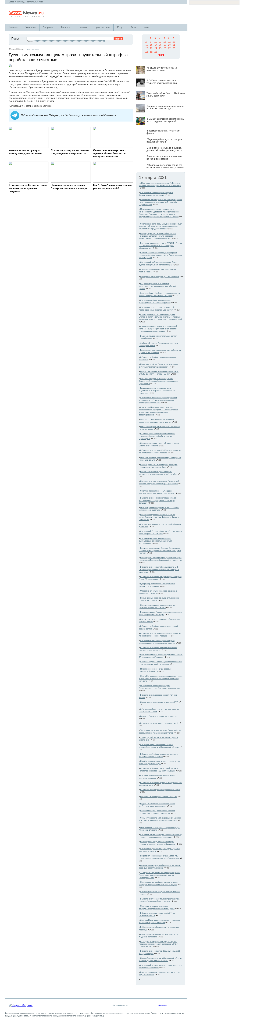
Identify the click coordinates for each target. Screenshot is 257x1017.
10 (156, 41)
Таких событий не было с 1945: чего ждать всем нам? (166, 94)
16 (151, 45)
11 (160, 41)
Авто (133, 27)
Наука (146, 27)
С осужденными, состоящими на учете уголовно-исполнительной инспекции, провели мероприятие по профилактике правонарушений (160, 317)
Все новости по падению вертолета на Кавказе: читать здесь (165, 107)
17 (156, 45)
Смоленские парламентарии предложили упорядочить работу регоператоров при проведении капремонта (158, 400)
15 (146, 45)
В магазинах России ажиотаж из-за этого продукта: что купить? (165, 120)
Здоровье (48, 27)
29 (146, 51)
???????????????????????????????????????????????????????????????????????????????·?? (69, 41)
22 (146, 48)
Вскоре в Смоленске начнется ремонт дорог (160, 716)
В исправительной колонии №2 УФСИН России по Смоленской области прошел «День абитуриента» (160, 245)
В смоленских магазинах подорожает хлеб (159, 723)
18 (160, 45)
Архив (161, 55)
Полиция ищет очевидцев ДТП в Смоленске (159, 276)
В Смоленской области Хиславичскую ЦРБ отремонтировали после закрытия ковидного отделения (159, 569)
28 (174, 48)
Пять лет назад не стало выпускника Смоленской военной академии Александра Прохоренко (158, 381)
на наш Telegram (49, 115)
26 (165, 48)
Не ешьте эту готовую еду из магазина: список (162, 69)
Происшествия (102, 27)
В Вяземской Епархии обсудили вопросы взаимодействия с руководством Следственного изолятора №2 (160, 255)
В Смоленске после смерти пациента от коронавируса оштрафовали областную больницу (157, 500)
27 (169, 48)
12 (165, 41)
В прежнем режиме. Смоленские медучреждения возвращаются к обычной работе (157, 286)
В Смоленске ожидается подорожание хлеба (160, 789)
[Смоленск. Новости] (27, 16)
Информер (163, 1005)
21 (174, 45)
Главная (13, 27)
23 (151, 48)
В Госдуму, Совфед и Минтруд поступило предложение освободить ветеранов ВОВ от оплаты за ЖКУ (158, 944)
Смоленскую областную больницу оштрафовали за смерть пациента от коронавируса (155, 541)
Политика (82, 27)
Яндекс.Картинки (43, 106)
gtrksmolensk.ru (33, 49)
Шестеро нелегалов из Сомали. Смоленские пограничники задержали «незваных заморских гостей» (160, 550)
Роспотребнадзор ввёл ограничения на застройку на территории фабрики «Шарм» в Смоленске (159, 517)
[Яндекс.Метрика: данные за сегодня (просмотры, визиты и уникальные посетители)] (21, 1005)
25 (160, 48)
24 (156, 48)
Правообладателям (94, 1016)
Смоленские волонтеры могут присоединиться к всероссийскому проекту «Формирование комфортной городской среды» (160, 226)
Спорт (120, 27)
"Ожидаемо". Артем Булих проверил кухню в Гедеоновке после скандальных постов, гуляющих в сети (159, 875)
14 (174, 41)
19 (165, 45)
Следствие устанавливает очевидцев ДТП (159, 702)
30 (151, 51)
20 (169, 45)
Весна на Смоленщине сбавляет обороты (158, 796)
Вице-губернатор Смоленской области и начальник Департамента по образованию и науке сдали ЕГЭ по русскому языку (158, 236)
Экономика (30, 27)
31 (156, 51)
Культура (65, 27)
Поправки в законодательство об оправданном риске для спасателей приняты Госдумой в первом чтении (160, 202)
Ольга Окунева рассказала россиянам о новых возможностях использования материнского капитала (161, 678)
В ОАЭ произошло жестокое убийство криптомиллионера (162, 81)
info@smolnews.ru (119, 1005)
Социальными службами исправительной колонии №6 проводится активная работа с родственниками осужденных (158, 328)
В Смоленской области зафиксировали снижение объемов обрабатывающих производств (157, 436)
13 (169, 41)
